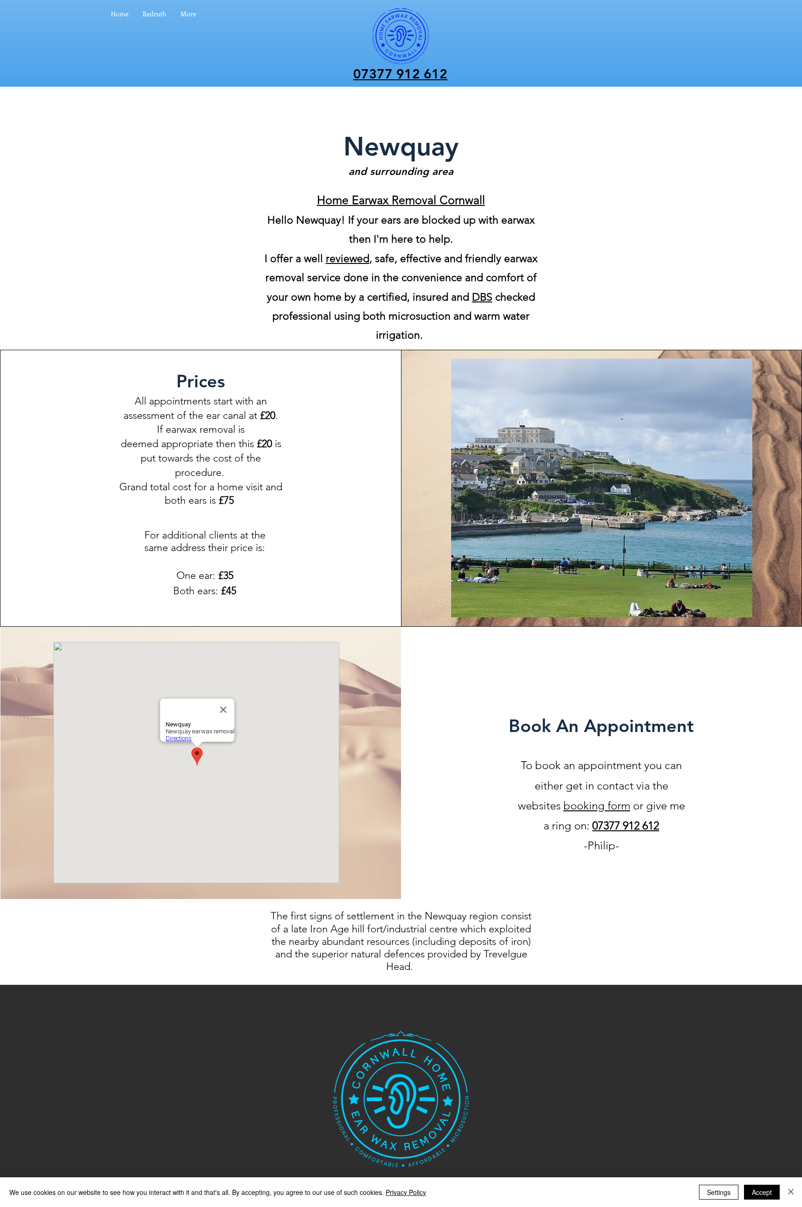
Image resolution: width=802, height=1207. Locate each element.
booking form (596, 805)
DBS (482, 297)
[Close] (790, 1192)
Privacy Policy (406, 1192)
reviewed (347, 258)
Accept (762, 1192)
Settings (719, 1192)
